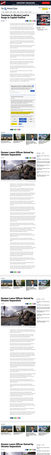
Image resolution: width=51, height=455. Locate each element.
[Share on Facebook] (26, 21)
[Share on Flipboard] (33, 21)
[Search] (49, 12)
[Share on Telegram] (29, 21)
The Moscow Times (4, 20)
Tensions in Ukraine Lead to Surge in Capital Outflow (15, 16)
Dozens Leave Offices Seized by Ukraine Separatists (17, 153)
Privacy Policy (17, 92)
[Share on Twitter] (27, 21)
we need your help (20, 110)
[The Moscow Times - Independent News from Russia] (9, 8)
